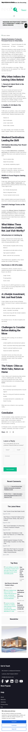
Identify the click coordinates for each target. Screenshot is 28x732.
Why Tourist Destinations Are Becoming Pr (20, 594)
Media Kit (3, 699)
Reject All (14, 729)
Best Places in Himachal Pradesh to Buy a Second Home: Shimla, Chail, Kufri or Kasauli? (14, 518)
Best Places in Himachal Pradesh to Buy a (11, 584)
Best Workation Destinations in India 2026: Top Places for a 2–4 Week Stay (14, 533)
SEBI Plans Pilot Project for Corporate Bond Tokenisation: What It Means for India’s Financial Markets (14, 550)
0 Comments (20, 46)
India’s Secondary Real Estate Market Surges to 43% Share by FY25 (13, 495)
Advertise (3, 702)
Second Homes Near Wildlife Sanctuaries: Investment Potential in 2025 (13, 488)
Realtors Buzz (6, 44)
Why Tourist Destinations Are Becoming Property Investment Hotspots (14, 526)
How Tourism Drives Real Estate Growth (14, 511)
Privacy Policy (4, 704)
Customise (14, 725)
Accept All (14, 721)
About (2, 697)
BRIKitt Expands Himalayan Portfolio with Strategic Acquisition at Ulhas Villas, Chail (14, 541)
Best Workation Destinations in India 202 (20, 606)
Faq (2, 707)
